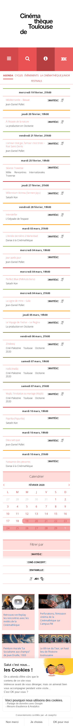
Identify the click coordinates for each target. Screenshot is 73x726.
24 (7, 528)
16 (65, 514)
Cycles (19, 75)
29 (26, 499)
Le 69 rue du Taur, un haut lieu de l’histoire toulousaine (54, 652)
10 (7, 514)
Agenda (8, 75)
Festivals (36, 81)
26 (26, 528)
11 (17, 514)
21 (46, 521)
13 (36, 514)
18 (17, 521)
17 (7, 521)
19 (26, 521)
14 (46, 514)
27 (7, 499)
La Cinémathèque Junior (55, 75)
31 (46, 499)
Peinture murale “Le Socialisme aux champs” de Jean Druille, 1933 (17, 652)
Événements (32, 75)
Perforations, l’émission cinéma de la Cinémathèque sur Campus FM (53, 618)
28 (17, 499)
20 (36, 521)
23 (65, 521)
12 (26, 514)
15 (55, 514)
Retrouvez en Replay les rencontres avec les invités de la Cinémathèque (16, 619)
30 (36, 499)
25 (17, 528)
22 (55, 521)
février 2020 (36, 485)
